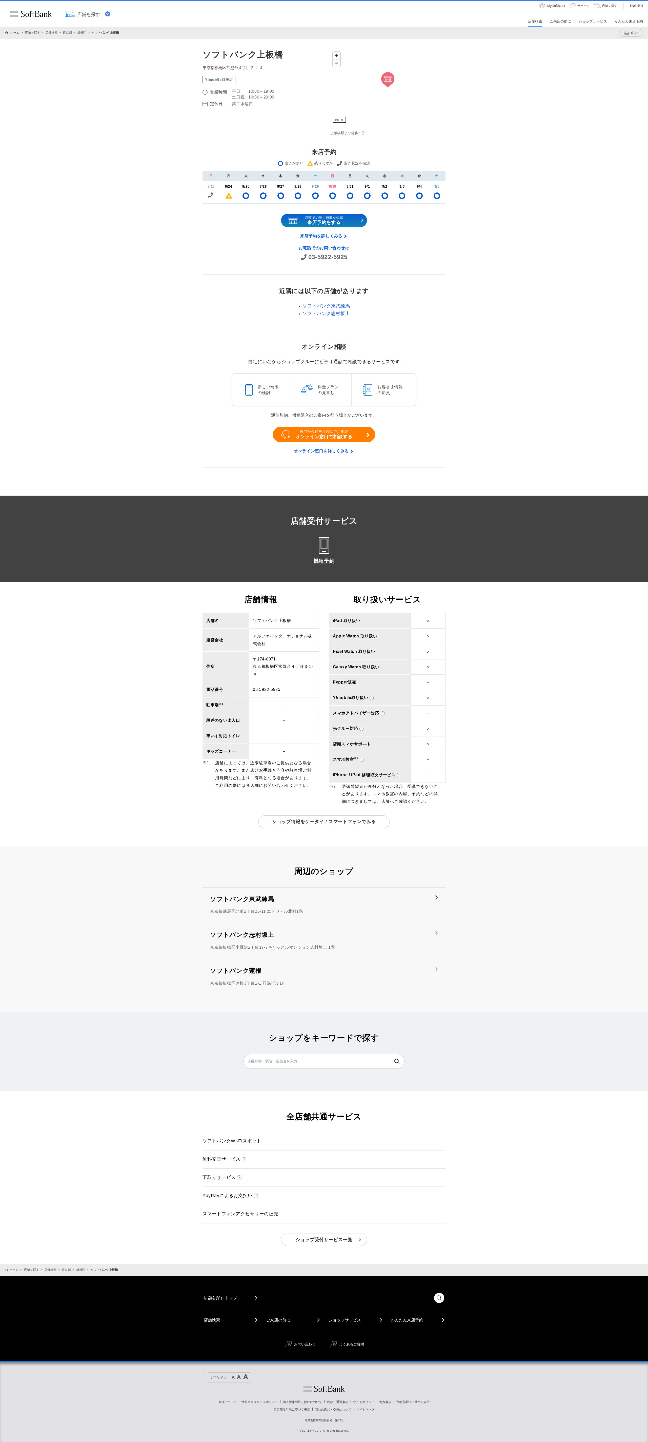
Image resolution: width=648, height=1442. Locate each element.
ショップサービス (345, 1320)
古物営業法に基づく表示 (413, 1402)
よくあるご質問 (351, 1344)
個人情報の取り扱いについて (302, 1402)
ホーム (14, 32)
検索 (396, 1061)
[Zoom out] (336, 63)
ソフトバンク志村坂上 (326, 313)
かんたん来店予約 (407, 1320)
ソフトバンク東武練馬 (326, 305)
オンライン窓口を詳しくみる (321, 451)
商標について (227, 1402)
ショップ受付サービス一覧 (324, 1239)
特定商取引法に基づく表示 (292, 1409)
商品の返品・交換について (333, 1409)
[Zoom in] (336, 55)
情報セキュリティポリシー (259, 1402)
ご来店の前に (278, 1320)
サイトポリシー (363, 1402)
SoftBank (30, 14)
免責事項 (385, 1402)
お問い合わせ (304, 1344)
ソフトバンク (324, 1388)
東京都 (67, 32)
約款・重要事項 (337, 1402)
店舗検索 (51, 32)
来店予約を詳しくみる (321, 236)
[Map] (388, 87)
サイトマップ (365, 1409)
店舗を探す (32, 32)
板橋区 (81, 32)
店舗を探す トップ (220, 1297)
